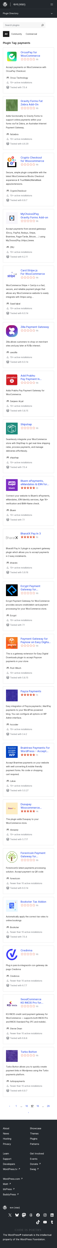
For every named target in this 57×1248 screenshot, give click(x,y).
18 (38, 1106)
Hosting (7, 1138)
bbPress (9, 1189)
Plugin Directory (10, 13)
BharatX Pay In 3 (31, 533)
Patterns (34, 1143)
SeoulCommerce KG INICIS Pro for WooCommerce (31, 1001)
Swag (34, 1169)
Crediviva (26, 950)
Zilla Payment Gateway (35, 326)
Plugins (33, 1138)
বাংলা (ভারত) (15, 1207)
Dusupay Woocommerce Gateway (30, 806)
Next (28, 1112)
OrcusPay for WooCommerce (30, 54)
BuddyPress (11, 1194)
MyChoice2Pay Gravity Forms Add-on (34, 215)
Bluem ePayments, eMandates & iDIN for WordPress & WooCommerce (34, 482)
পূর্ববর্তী (9, 1106)
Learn (6, 1153)
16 (26, 1106)
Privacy (7, 1143)
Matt (7, 1184)
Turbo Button (29, 1051)
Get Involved (37, 1153)
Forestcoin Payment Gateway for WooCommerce (33, 854)
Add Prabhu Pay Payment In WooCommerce (30, 377)
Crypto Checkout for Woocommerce (32, 159)
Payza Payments (31, 691)
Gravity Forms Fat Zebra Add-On (32, 102)
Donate (35, 1164)
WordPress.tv (11, 1169)
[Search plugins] (42, 25)
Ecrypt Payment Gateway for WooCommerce (30, 587)
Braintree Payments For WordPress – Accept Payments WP (35, 749)
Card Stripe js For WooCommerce (33, 272)
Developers (9, 1164)
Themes (34, 1133)
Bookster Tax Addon (33, 901)
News (6, 1133)
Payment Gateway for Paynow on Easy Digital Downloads (35, 640)
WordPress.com (13, 1178)
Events (33, 1158)
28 (48, 1106)
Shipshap (26, 424)
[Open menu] (52, 4)
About (6, 1128)
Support (7, 1158)
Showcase (35, 1128)
